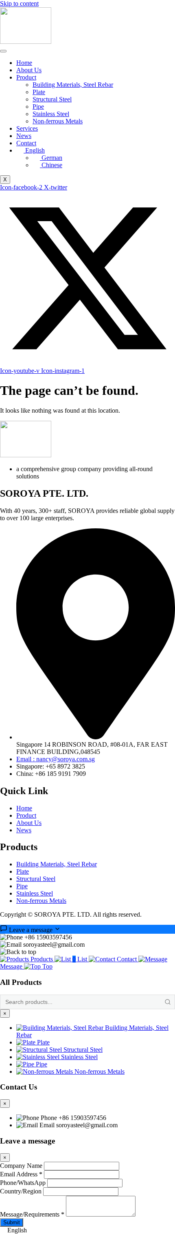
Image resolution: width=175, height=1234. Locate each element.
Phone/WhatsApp (23, 1182)
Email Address (21, 1174)
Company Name (21, 1165)
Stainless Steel (51, 113)
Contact (26, 143)
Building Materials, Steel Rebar (73, 84)
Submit (11, 1222)
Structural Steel (52, 99)
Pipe (38, 106)
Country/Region (21, 1191)
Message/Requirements (32, 1214)
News (23, 135)
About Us (29, 70)
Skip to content (19, 3)
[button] (87, 1230)
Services (27, 128)
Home (24, 62)
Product (26, 77)
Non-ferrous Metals (58, 121)
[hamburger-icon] (3, 51)
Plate (39, 91)
